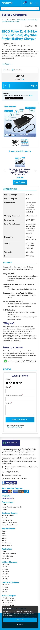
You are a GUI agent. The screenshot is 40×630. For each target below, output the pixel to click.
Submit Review (18, 420)
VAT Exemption (7, 520)
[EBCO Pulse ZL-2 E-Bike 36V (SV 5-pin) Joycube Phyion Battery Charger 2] (25, 143)
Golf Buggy (5, 558)
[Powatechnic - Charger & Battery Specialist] (7, 3)
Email (14, 395)
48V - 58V (5, 592)
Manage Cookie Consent (10, 525)
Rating (8, 379)
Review (8, 403)
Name (8, 387)
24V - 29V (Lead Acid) (8, 600)
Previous (4, 170)
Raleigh (4, 536)
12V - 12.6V (5, 564)
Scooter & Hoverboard (9, 553)
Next (35, 170)
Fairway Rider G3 (7, 545)
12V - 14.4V (5, 585)
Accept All (20, 620)
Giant (3, 533)
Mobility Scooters (7, 556)
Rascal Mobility (6, 543)
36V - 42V (5, 569)
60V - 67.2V (5, 576)
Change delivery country (14, 98)
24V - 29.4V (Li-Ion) (8, 598)
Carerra (4, 531)
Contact (4, 509)
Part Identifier (12, 443)
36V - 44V (5, 589)
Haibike (4, 538)
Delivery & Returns (8, 515)
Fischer (4, 540)
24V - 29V (5, 587)
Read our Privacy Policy (14, 427)
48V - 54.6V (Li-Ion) (8, 605)
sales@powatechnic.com (13, 475)
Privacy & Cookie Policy (9, 522)
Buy (32, 86)
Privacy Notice (8, 615)
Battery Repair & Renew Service (12, 507)
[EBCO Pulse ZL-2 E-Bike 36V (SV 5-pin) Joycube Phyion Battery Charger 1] (15, 143)
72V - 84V (5, 578)
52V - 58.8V (5, 574)
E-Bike (4, 551)
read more (6, 64)
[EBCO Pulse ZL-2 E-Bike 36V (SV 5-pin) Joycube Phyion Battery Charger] (20, 120)
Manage (20, 624)
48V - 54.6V (5, 571)
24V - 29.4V (5, 567)
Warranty (5, 518)
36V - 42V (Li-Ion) (7, 603)
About (4, 504)
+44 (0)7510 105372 (11, 472)
